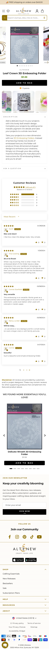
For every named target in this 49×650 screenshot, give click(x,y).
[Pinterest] (24, 538)
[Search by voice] (44, 17)
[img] (9, 226)
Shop (5, 569)
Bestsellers (8, 583)
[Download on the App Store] (18, 560)
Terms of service (33, 623)
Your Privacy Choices (17, 627)
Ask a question (12, 168)
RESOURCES (9, 605)
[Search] (4, 17)
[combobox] (24, 17)
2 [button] (23, 370)
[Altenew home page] (23, 11)
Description (10, 117)
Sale (4, 588)
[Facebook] (10, 538)
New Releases (9, 579)
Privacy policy (18, 623)
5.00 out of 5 (30, 187)
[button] (14, 194)
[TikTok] (32, 538)
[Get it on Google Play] (31, 560)
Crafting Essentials (11, 574)
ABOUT (6, 611)
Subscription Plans (11, 593)
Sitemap (34, 627)
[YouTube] (39, 538)
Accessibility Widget (17, 631)
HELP (5, 599)
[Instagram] (17, 538)
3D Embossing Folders (24, 138)
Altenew (24, 70)
